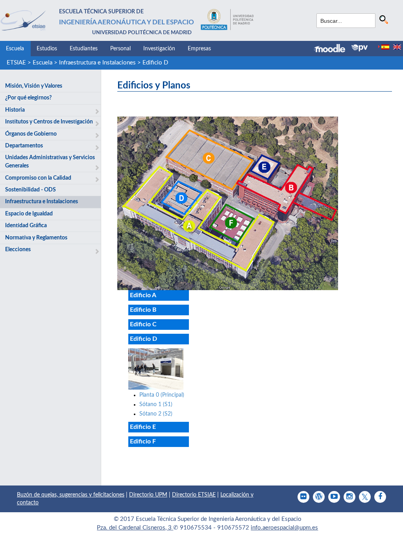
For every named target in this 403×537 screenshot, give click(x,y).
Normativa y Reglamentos (36, 238)
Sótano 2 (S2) (155, 414)
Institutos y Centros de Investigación (49, 122)
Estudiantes (84, 48)
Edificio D (155, 63)
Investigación (159, 48)
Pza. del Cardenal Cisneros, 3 (135, 528)
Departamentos (24, 146)
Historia (15, 110)
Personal (120, 48)
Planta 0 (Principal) (161, 395)
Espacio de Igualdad (29, 214)
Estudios (47, 48)
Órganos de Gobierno (31, 134)
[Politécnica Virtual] (359, 48)
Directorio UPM (148, 495)
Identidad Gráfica (26, 225)
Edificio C (143, 324)
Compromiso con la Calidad (38, 178)
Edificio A (143, 295)
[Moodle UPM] (332, 49)
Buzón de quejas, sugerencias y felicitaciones (70, 495)
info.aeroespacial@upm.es (284, 528)
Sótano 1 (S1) (155, 404)
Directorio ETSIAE (194, 495)
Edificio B (143, 310)
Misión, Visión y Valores (33, 86)
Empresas (199, 48)
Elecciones (18, 249)
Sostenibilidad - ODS (30, 190)
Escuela (15, 48)
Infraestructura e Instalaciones (97, 63)
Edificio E (143, 427)
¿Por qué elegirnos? (28, 98)
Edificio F (143, 441)
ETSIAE (16, 63)
